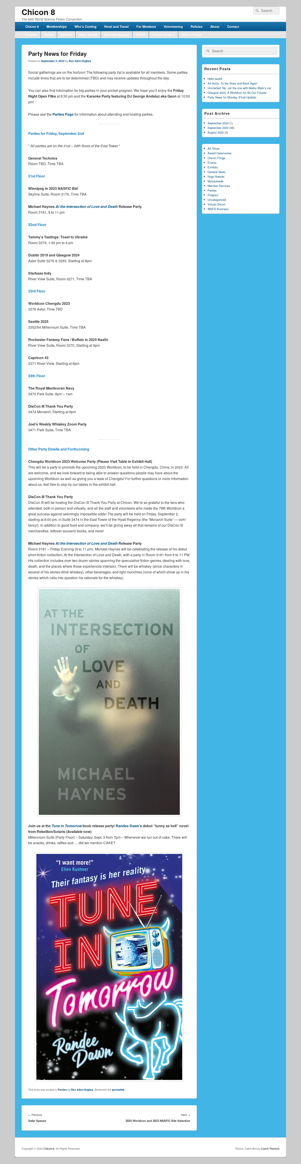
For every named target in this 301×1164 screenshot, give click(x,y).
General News (216, 172)
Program (31, 34)
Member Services (219, 186)
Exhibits (66, 34)
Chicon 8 (38, 11)
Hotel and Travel (116, 26)
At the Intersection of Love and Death (87, 206)
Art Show (213, 148)
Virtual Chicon (216, 204)
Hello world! (215, 79)
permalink (118, 1090)
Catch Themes (270, 1149)
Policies (197, 26)
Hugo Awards (88, 34)
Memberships (56, 26)
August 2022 (216, 132)
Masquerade (215, 181)
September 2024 (218, 123)
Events (49, 34)
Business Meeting (116, 34)
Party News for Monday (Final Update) (232, 97)
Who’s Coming (85, 26)
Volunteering (173, 26)
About (214, 26)
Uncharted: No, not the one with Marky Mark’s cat (239, 88)
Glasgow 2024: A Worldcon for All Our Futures (237, 92)
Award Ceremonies (220, 153)
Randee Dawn (127, 825)
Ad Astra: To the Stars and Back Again (232, 83)
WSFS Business (218, 209)
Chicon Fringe (191, 34)
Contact (233, 26)
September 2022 (218, 128)
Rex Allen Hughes (80, 61)
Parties (140, 34)
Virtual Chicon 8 (163, 34)
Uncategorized (217, 200)
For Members (146, 26)
